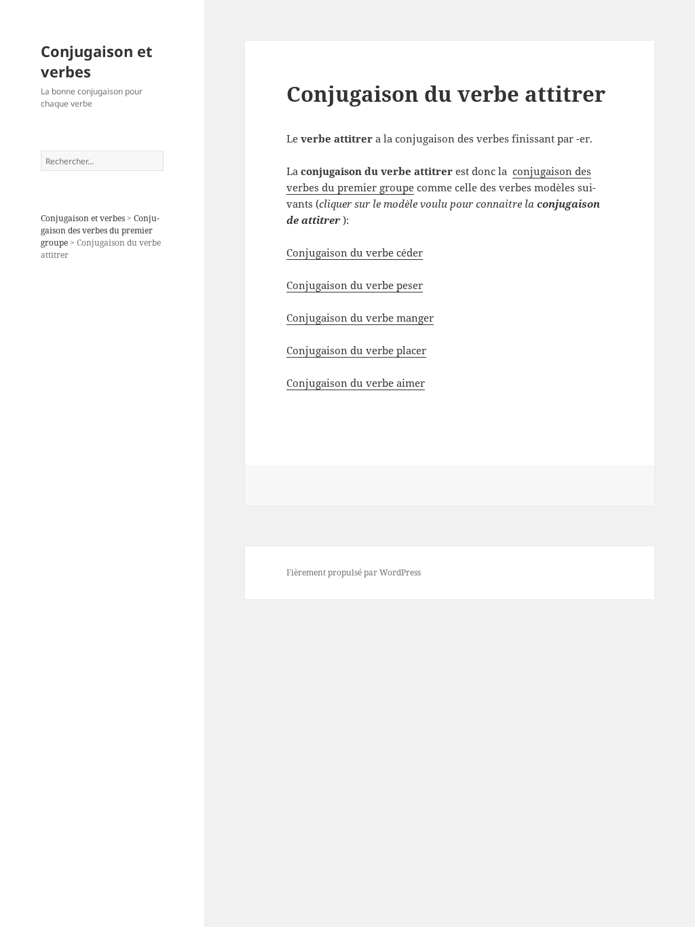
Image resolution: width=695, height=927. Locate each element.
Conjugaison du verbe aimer (355, 383)
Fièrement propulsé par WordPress (353, 572)
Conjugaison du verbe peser (354, 285)
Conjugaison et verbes (97, 61)
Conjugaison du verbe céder (354, 252)
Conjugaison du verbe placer (356, 350)
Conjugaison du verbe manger (360, 317)
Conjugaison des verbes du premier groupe (100, 230)
